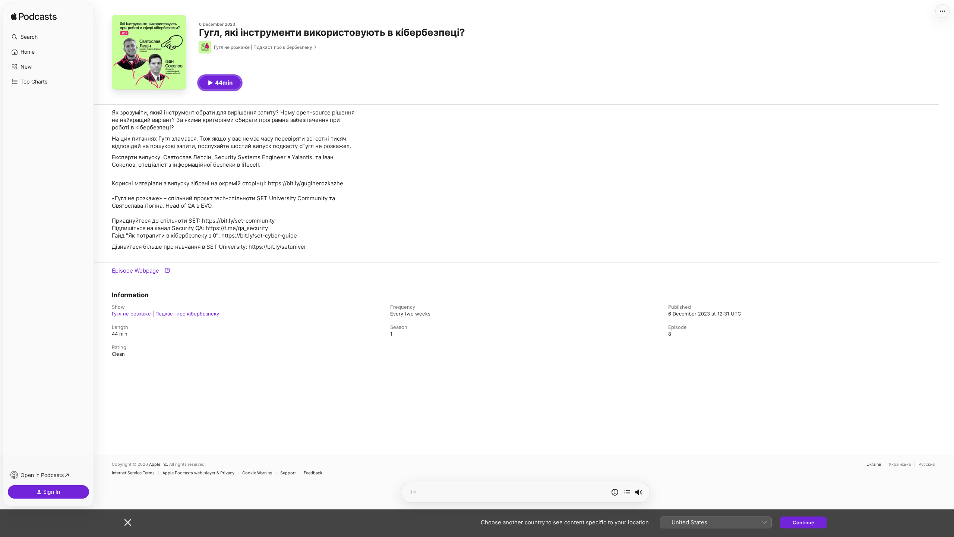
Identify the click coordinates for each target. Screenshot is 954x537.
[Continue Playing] (627, 492)
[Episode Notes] (614, 492)
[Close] (127, 522)
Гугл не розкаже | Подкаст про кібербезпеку (165, 314)
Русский (927, 464)
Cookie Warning (257, 473)
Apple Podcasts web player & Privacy (198, 473)
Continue (803, 522)
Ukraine (873, 464)
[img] (34, 17)
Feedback (313, 473)
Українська (900, 464)
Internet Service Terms (133, 473)
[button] (48, 37)
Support (288, 473)
